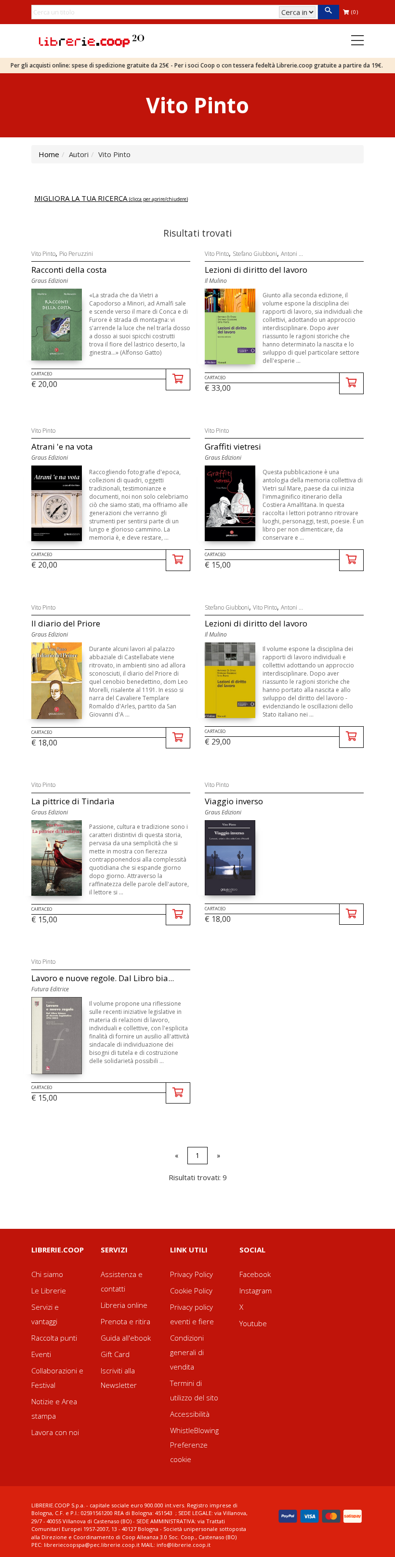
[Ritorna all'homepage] (91, 40)
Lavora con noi (55, 1432)
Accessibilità (190, 1414)
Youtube (253, 1323)
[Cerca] (328, 12)
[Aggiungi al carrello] (178, 379)
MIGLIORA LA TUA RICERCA (111, 198)
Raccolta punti (54, 1338)
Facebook (255, 1274)
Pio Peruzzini (76, 254)
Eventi (41, 1354)
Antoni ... (292, 254)
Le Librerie (48, 1290)
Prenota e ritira (125, 1321)
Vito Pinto (43, 254)
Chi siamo (47, 1274)
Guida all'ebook (126, 1338)
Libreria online (124, 1305)
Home (49, 154)
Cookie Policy (191, 1290)
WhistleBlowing (194, 1430)
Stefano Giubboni (255, 254)
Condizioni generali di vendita (187, 1352)
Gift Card (115, 1354)
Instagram (255, 1290)
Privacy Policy (191, 1274)
